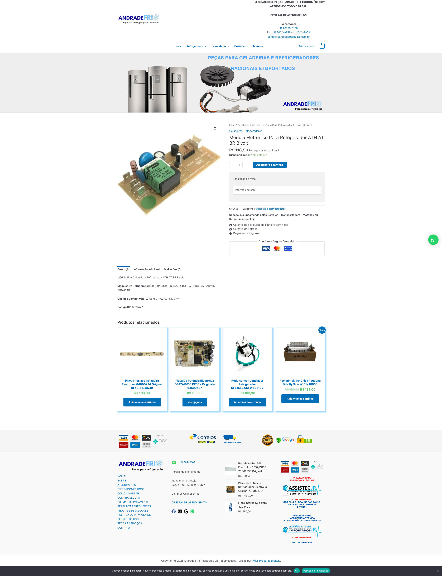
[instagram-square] (180, 511)
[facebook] (174, 511)
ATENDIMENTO (126, 484)
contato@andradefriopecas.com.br (289, 36)
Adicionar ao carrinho (269, 164)
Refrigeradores (253, 131)
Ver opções (195, 402)
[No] (437, 571)
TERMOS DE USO (128, 519)
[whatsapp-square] (193, 511)
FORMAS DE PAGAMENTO (133, 502)
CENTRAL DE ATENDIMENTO (189, 502)
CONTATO (123, 527)
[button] (204, 46)
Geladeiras (243, 125)
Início (232, 125)
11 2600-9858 (282, 32)
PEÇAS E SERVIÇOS (129, 523)
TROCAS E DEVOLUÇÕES (132, 510)
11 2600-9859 (301, 32)
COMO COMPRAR (128, 493)
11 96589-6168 (289, 28)
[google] (187, 511)
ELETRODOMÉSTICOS (131, 489)
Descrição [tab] (123, 269)
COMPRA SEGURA (128, 497)
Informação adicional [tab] (146, 269)
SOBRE (121, 480)
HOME (121, 476)
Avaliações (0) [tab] (172, 269)
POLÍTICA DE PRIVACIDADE (134, 514)
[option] (221, 83)
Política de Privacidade (315, 570)
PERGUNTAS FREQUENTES (134, 506)
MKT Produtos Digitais (266, 560)
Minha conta (306, 46)
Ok (296, 570)
